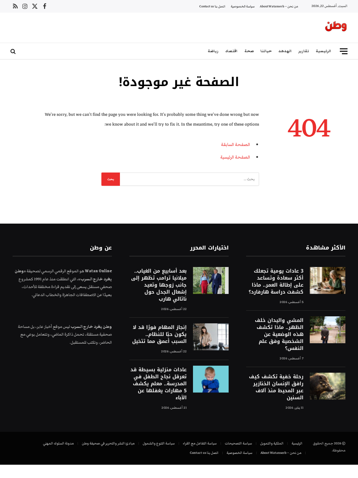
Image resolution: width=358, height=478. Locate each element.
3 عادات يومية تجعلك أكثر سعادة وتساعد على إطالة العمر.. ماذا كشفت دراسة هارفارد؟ (276, 282)
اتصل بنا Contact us (212, 6)
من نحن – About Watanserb (279, 6)
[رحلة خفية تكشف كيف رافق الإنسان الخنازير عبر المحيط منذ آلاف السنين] (327, 386)
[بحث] (13, 51)
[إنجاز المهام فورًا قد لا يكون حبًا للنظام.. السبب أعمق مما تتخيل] (211, 336)
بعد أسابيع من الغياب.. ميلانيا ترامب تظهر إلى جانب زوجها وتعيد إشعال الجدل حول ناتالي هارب (159, 285)
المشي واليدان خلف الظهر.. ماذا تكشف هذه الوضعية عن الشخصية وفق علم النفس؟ (279, 334)
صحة (249, 51)
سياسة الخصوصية (243, 6)
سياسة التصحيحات (238, 443)
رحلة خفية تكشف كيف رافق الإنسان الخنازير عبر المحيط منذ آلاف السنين (276, 387)
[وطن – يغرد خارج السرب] (336, 28)
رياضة (213, 51)
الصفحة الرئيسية (235, 157)
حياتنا (266, 51)
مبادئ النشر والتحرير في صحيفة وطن (108, 443)
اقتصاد (231, 51)
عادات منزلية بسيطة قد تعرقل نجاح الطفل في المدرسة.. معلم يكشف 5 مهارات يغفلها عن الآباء (158, 383)
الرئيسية (323, 51)
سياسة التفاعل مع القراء (200, 443)
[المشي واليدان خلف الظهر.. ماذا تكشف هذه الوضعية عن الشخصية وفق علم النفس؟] (327, 329)
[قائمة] (344, 51)
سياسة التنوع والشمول (159, 443)
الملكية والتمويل (272, 443)
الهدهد (285, 51)
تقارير (303, 51)
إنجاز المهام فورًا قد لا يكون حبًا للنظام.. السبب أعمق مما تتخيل (159, 334)
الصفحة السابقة (235, 144)
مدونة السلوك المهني (58, 443)
